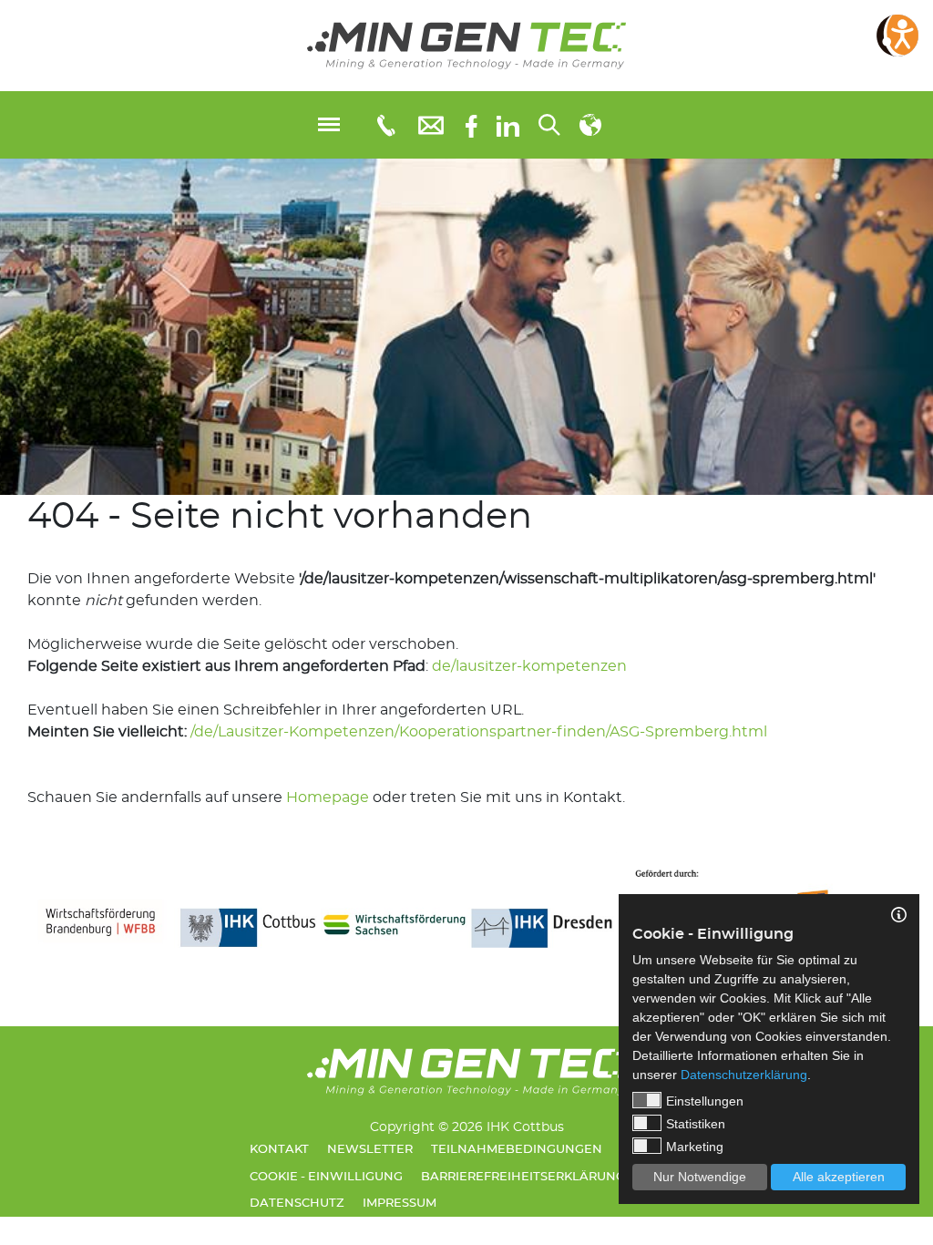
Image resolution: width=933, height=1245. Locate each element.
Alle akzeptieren (839, 1176)
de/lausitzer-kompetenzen (529, 666)
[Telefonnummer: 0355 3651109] (385, 125)
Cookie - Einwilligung (326, 1177)
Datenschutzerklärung (744, 1074)
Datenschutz (297, 1203)
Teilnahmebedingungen (516, 1150)
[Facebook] (471, 124)
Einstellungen (704, 1101)
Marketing (694, 1146)
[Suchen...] (549, 125)
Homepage (327, 797)
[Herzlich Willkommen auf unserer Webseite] (466, 45)
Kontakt (279, 1150)
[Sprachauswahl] (590, 125)
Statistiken (695, 1123)
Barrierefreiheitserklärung (523, 1177)
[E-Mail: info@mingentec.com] (430, 124)
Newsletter (370, 1150)
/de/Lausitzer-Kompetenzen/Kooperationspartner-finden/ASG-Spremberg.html (478, 732)
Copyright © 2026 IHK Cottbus (467, 1127)
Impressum (399, 1203)
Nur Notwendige (699, 1176)
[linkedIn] (508, 125)
